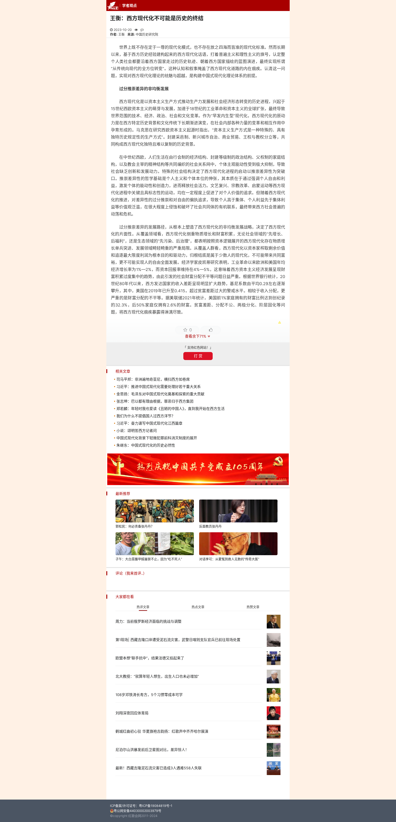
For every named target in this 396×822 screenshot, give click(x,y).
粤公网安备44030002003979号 (137, 811)
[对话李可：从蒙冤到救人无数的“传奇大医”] (238, 544)
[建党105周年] (198, 484)
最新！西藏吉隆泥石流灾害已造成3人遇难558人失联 (159, 768)
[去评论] (382, 559)
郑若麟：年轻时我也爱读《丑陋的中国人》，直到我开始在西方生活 (170, 408)
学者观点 (129, 5)
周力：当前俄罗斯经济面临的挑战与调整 (149, 621)
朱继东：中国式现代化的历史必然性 (145, 445)
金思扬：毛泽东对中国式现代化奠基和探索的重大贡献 (160, 394)
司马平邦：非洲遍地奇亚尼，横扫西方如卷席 (153, 379)
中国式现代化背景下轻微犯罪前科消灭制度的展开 (156, 438)
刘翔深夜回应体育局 (132, 713)
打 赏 (198, 356)
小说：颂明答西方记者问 (136, 430)
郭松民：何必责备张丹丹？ (135, 526)
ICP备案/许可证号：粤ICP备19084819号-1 (141, 806)
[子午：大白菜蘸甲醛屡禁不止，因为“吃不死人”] (155, 544)
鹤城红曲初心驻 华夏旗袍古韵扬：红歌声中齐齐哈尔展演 (162, 731)
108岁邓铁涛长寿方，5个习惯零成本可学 (149, 694)
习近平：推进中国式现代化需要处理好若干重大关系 (158, 386)
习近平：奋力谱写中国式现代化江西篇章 (149, 423)
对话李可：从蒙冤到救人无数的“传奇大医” (229, 559)
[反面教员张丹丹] (238, 512)
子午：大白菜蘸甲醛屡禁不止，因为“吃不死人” (149, 559)
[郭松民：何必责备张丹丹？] (155, 512)
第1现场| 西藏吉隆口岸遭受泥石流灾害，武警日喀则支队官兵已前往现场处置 (178, 639)
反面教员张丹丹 (210, 526)
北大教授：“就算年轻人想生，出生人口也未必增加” (157, 676)
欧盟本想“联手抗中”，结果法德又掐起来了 (150, 658)
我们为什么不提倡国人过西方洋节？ (145, 416)
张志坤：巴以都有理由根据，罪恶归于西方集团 (154, 401)
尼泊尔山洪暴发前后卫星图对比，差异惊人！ (152, 749)
